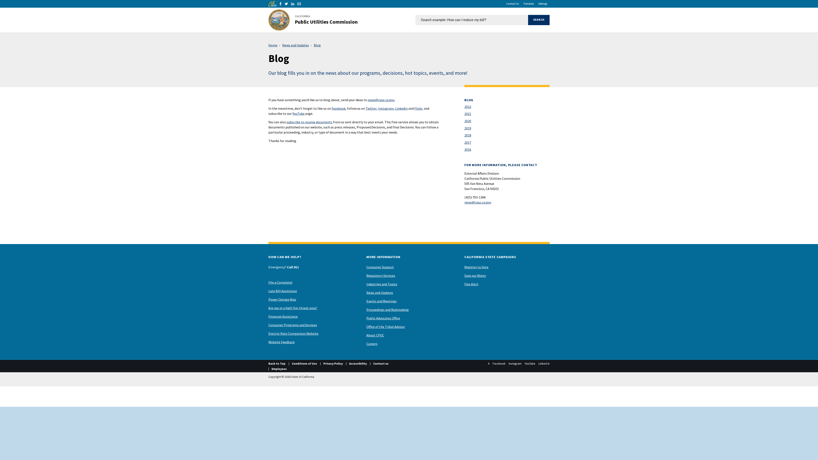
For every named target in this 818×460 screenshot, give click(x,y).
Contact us (381, 363)
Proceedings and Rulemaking (387, 310)
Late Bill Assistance (282, 291)
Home (272, 45)
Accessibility (358, 363)
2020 (467, 121)
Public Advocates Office (383, 318)
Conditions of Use (304, 363)
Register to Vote (476, 267)
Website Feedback (281, 342)
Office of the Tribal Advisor (385, 327)
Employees (279, 369)
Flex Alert (471, 284)
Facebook (339, 108)
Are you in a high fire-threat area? (292, 308)
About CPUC (375, 335)
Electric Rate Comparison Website (293, 333)
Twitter (371, 108)
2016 (467, 149)
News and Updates (295, 45)
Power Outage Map (282, 299)
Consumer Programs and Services (292, 325)
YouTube (298, 113)
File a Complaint (280, 282)
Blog (317, 45)
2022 (467, 107)
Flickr (418, 108)
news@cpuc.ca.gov (477, 202)
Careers (371, 344)
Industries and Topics (381, 284)
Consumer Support (380, 267)
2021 (467, 114)
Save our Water (475, 275)
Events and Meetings (381, 301)
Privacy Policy (333, 363)
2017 (467, 142)
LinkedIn (401, 108)
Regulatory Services (380, 275)
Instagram (386, 108)
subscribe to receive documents (309, 122)
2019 (467, 128)
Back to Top (276, 363)
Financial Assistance (283, 316)
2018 (467, 135)
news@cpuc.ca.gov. (381, 100)
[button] (539, 20)
